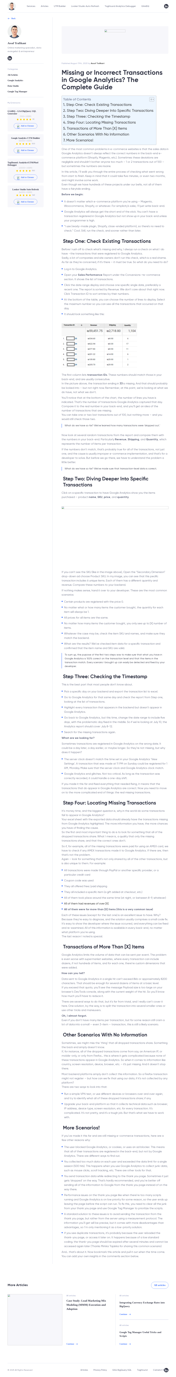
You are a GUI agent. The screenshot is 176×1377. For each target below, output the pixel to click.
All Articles (13, 75)
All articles (160, 1285)
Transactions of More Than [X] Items (97, 128)
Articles (44, 6)
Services (31, 6)
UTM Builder (60, 6)
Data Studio (13, 86)
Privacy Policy (100, 1370)
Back (13, 18)
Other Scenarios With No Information (98, 134)
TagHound (142, 1370)
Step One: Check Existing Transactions (99, 105)
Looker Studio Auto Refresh (85, 6)
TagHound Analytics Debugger (120, 6)
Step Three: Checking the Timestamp (98, 117)
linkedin (166, 5)
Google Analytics (15, 80)
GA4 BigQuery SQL (121, 1370)
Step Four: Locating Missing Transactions (101, 122)
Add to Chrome (27, 126)
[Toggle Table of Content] (150, 99)
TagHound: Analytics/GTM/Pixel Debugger (23, 163)
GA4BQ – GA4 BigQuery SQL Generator (22, 112)
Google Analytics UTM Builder (25, 138)
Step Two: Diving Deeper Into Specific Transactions (110, 111)
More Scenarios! (79, 140)
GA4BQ (145, 6)
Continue (70, 1344)
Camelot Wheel (161, 1370)
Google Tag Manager (17, 91)
